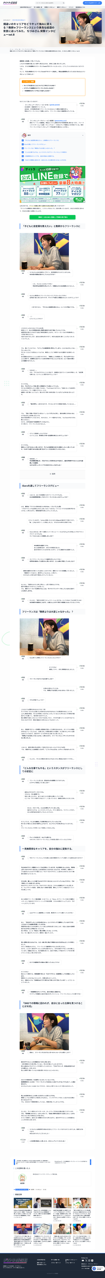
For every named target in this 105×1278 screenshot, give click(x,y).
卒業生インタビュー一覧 (71, 1260)
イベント (71, 7)
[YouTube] (82, 1260)
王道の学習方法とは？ (26, 7)
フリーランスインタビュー (19, 20)
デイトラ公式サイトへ (91, 3)
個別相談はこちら (80, 7)
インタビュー (39, 1189)
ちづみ (44, 1189)
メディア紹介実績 (85, 1268)
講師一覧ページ (41, 1262)
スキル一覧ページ (56, 1262)
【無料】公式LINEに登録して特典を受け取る (52, 217)
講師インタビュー (62, 7)
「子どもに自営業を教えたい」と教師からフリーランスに (41, 140)
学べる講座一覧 (38, 7)
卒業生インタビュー (49, 7)
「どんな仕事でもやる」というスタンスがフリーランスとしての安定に (45, 152)
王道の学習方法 (41, 1259)
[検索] (63, 3)
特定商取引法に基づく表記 (87, 1266)
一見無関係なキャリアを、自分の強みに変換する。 (39, 156)
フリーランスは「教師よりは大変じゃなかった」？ (39, 148)
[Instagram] (89, 1260)
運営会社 (83, 1263)
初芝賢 (22, 1183)
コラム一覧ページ (70, 1262)
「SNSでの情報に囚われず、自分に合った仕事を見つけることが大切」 (45, 160)
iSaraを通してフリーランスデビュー (35, 144)
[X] (86, 1260)
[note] (92, 1260)
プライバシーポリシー (93, 1263)
